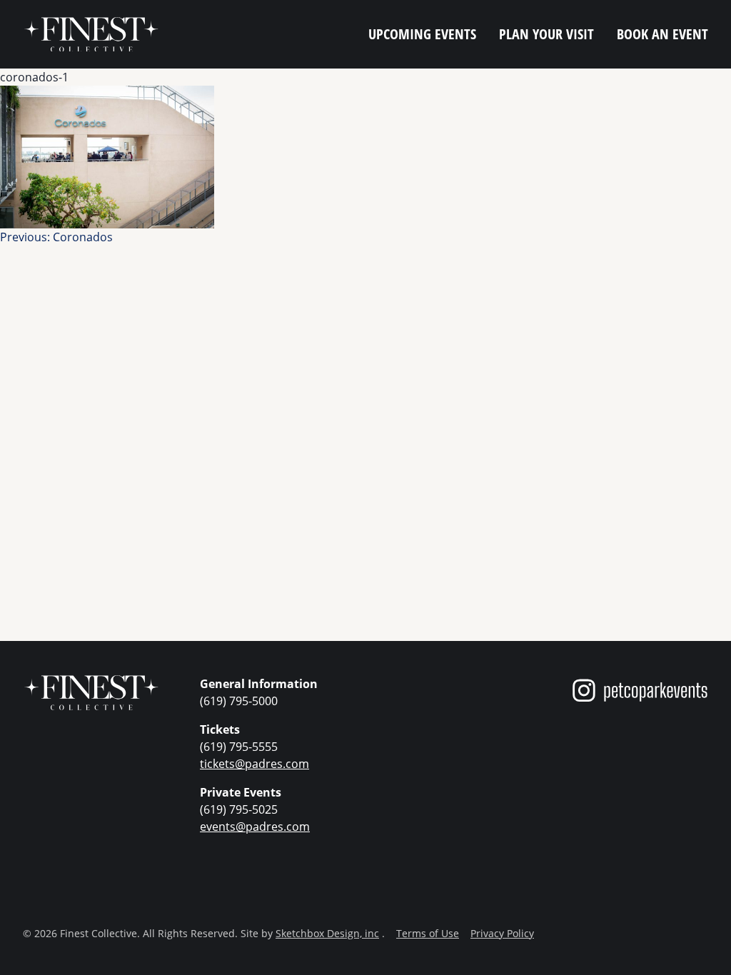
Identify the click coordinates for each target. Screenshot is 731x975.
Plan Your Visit (546, 34)
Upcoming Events (422, 34)
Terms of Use (427, 933)
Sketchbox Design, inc (327, 933)
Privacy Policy (502, 933)
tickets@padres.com (254, 764)
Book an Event (662, 34)
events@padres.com (255, 826)
